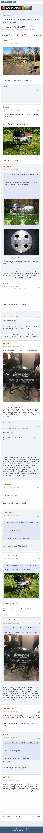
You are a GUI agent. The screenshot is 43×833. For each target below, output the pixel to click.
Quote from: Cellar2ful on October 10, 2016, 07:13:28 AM (22, 174)
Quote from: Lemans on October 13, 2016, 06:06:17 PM (21, 628)
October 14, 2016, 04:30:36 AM (11, 711)
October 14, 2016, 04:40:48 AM (11, 737)
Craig (5, 423)
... (23, 35)
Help (13, 829)
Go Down (5, 35)
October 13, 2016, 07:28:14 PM (11, 558)
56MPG (6, 777)
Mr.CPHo (6, 555)
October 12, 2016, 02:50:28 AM (11, 44)
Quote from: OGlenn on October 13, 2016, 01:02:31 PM (21, 565)
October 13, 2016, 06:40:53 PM (11, 487)
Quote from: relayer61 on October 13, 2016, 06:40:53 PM (22, 522)
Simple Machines (26, 831)
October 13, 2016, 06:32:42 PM (11, 426)
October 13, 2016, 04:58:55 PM (11, 286)
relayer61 (7, 484)
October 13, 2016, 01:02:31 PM (11, 110)
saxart (5, 40)
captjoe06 (7, 166)
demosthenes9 (9, 620)
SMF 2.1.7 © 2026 (17, 831)
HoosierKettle (8, 708)
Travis (5, 283)
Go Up (4, 817)
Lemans (6, 343)
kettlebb (6, 313)
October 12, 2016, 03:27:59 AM (11, 90)
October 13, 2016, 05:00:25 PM (11, 317)
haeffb (5, 87)
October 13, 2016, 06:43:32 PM (11, 515)
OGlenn (6, 107)
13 (25, 35)
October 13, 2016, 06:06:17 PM (11, 346)
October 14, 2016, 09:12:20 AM (11, 780)
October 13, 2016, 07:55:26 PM (11, 623)
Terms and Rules (20, 829)
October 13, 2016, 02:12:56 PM (11, 170)
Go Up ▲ (28, 829)
